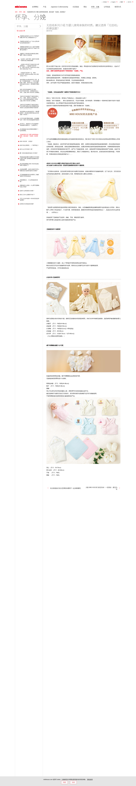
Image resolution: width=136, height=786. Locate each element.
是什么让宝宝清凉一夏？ (26, 149)
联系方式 (118, 7)
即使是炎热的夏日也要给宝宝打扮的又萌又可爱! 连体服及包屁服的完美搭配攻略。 (29, 158)
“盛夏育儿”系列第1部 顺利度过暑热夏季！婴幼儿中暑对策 (29, 54)
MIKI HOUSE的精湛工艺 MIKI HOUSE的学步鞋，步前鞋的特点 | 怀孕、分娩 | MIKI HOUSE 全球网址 (29, 91)
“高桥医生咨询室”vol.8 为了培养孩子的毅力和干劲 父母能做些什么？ (29, 36)
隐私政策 (90, 779)
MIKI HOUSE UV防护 (26, 141)
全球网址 (35, 7)
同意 (64, 782)
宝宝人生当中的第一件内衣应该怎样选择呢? (29, 199)
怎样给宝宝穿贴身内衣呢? (27, 204)
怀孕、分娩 (95, 7)
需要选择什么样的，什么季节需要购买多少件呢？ (29, 186)
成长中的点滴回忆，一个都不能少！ (29, 145)
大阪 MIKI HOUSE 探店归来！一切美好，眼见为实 (101, 488)
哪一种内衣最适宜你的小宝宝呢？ (29, 153)
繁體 (121, 2)
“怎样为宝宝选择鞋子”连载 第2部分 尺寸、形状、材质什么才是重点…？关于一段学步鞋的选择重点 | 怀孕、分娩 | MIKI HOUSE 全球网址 (30, 98)
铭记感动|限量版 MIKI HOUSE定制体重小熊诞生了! (29, 164)
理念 (85, 7)
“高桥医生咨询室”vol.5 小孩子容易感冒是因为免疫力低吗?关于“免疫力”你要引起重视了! (29, 48)
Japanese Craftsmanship (59, 7)
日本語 (105, 2)
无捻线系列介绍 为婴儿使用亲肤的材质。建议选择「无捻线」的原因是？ (29, 136)
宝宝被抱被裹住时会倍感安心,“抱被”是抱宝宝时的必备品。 (29, 175)
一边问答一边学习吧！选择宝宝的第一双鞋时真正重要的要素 (29, 59)
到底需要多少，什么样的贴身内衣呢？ (29, 180)
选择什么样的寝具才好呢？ (27, 190)
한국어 (129, 2)
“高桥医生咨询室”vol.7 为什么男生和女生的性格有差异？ (29, 42)
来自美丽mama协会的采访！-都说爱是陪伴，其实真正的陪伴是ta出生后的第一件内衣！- (29, 113)
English (114, 2)
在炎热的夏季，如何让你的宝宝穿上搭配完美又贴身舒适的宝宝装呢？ (29, 170)
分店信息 (76, 7)
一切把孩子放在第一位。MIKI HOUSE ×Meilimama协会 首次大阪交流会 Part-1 (29, 74)
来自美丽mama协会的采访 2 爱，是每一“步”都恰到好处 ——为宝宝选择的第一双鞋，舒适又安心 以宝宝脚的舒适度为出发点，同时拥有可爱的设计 (29, 82)
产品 (44, 7)
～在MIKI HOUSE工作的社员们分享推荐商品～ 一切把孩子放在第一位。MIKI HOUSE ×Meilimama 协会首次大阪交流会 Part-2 (29, 67)
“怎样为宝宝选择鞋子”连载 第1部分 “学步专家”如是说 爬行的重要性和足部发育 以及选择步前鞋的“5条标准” (29, 106)
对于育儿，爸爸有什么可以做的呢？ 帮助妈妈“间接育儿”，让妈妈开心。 (29, 124)
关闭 (73, 782)
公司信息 (107, 7)
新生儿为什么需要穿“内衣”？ (27, 194)
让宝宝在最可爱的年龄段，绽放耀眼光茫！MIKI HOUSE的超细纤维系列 (29, 119)
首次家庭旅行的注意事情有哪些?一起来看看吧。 (66, 488)
